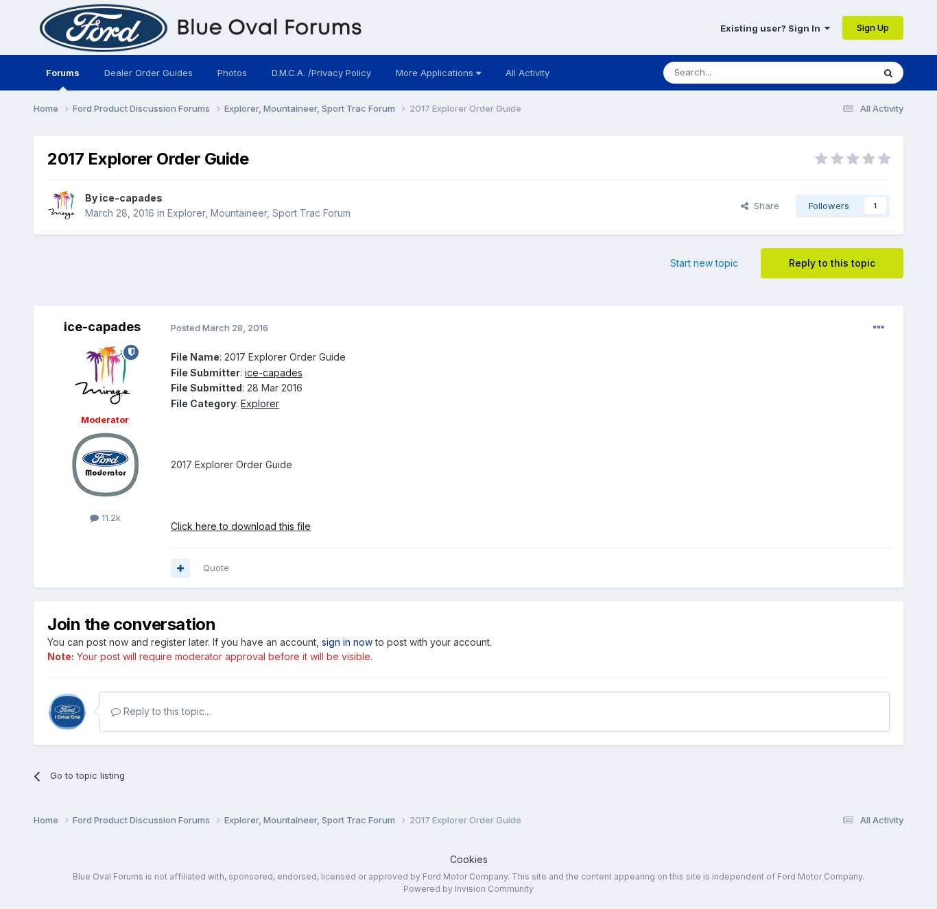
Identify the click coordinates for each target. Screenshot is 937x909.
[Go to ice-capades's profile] (62, 206)
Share (763, 205)
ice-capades (131, 198)
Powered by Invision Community (468, 889)
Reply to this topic (832, 263)
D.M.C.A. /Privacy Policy (321, 72)
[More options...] (878, 327)
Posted (219, 327)
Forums (63, 72)
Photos (232, 72)
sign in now (347, 642)
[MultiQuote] (180, 568)
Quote (216, 567)
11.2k (110, 517)
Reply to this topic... (166, 711)
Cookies (469, 859)
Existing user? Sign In (772, 28)
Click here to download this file (241, 526)
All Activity (527, 72)
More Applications (436, 72)
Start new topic (704, 263)
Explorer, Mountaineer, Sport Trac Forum (259, 213)
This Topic (833, 72)
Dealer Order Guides (148, 72)
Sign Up (873, 27)
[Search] (888, 73)
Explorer (260, 403)
